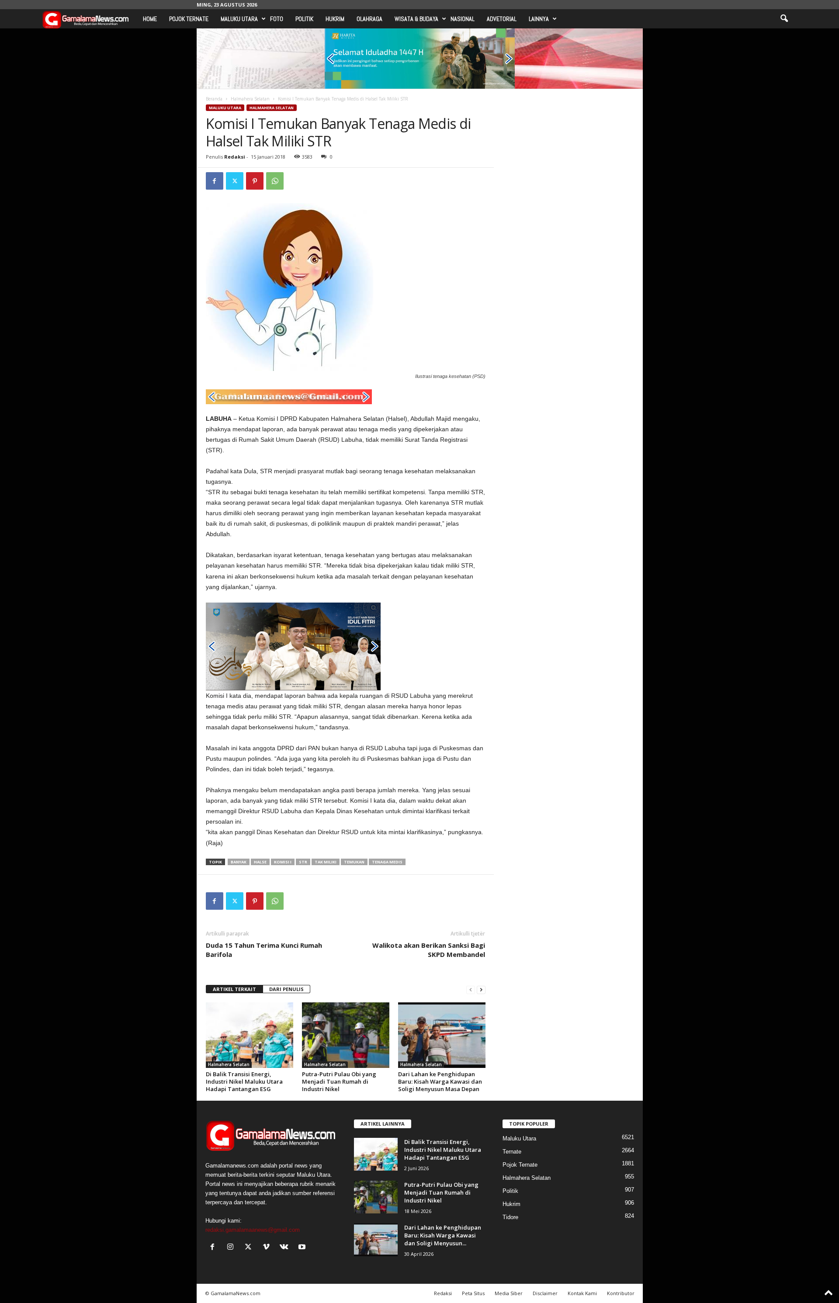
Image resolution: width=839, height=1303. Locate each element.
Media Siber (509, 1293)
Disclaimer (545, 1293)
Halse (260, 862)
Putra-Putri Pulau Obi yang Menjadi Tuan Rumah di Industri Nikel (339, 1081)
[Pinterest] (254, 181)
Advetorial (502, 19)
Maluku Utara (239, 19)
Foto (276, 19)
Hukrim (335, 19)
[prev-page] (470, 989)
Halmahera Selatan (250, 99)
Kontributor (620, 1293)
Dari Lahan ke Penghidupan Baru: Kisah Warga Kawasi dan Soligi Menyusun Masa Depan (440, 1081)
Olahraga (369, 19)
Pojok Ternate (188, 19)
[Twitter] (234, 181)
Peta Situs (473, 1293)
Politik (304, 19)
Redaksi (234, 156)
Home (150, 19)
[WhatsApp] (275, 181)
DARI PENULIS (286, 989)
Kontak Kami (582, 1293)
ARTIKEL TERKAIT (234, 989)
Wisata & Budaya (416, 19)
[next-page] (481, 989)
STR (303, 862)
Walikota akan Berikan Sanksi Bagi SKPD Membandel (428, 950)
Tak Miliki (325, 862)
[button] (784, 18)
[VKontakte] (286, 1247)
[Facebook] (214, 181)
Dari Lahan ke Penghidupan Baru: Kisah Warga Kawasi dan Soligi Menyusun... (442, 1235)
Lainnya (539, 19)
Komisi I (282, 862)
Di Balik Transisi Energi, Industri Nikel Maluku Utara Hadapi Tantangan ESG (244, 1081)
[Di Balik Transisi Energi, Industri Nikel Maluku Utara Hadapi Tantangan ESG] (249, 1035)
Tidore (510, 1217)
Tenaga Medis (387, 862)
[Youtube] (303, 1247)
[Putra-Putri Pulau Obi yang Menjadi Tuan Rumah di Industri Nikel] (345, 1035)
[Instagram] (232, 1247)
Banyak (238, 862)
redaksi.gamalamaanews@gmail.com (252, 1230)
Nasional (463, 19)
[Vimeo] (268, 1247)
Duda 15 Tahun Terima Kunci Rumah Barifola (264, 950)
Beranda (214, 99)
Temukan (354, 862)
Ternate (512, 1151)
